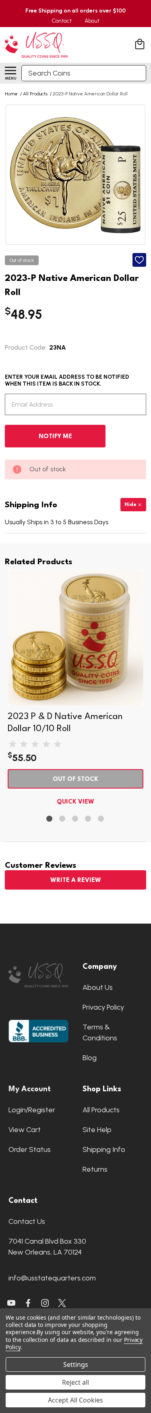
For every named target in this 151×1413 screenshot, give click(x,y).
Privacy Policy (103, 1007)
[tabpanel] (75, 689)
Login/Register (31, 1109)
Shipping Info (104, 1149)
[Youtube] (11, 1303)
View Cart (24, 1129)
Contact (62, 20)
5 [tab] (101, 819)
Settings (75, 1364)
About (92, 20)
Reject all (75, 1382)
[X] (28, 1303)
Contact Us (26, 1221)
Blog (90, 1057)
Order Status (29, 1149)
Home (11, 94)
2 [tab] (63, 819)
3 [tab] (75, 819)
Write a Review (75, 880)
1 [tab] (50, 819)
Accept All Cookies (75, 1400)
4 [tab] (88, 819)
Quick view (75, 802)
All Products (101, 1109)
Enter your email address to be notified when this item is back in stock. (67, 380)
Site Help (97, 1129)
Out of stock (75, 779)
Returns (95, 1169)
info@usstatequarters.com (52, 1278)
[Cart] (140, 45)
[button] (38, 975)
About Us (98, 987)
